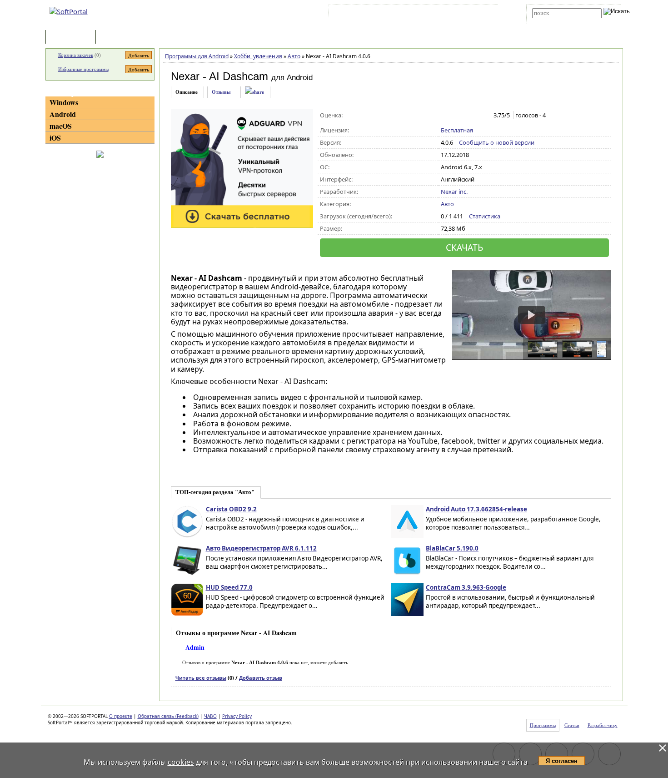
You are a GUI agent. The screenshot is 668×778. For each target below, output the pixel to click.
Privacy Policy (237, 716)
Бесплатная (457, 130)
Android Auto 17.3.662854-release (476, 509)
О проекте (120, 716)
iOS (55, 137)
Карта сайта (456, 13)
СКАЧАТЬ (464, 247)
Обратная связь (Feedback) (168, 716)
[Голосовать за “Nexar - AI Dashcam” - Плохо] (455, 115)
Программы (72, 37)
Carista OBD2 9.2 (231, 509)
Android (63, 114)
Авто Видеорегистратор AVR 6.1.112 (261, 548)
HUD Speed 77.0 (229, 587)
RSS (484, 13)
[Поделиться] (254, 92)
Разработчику (603, 725)
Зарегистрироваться (410, 13)
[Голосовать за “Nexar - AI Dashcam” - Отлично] (484, 115)
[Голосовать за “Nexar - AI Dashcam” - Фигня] (445, 115)
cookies (181, 762)
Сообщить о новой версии (496, 142)
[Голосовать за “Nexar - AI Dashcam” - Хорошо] (474, 115)
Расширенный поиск (557, 21)
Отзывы (221, 92)
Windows (64, 102)
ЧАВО (210, 716)
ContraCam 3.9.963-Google (466, 587)
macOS (61, 126)
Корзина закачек (75, 55)
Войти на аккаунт (358, 13)
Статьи (117, 37)
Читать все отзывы (200, 677)
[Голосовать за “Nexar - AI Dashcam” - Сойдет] (464, 115)
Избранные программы (83, 69)
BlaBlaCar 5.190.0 (452, 548)
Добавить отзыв (260, 677)
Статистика (484, 216)
